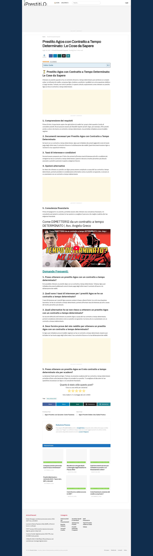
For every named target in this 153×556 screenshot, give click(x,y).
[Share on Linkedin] (55, 55)
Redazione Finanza (63, 425)
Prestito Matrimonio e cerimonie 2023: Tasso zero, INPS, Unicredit (52, 479)
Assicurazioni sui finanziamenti (65, 520)
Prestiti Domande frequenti (53, 36)
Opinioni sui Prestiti (75, 523)
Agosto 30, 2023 (72, 496)
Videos (85, 527)
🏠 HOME (56, 3)
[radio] (69, 391)
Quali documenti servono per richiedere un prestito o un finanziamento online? (99, 467)
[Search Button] (98, 2)
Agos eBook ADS (51, 398)
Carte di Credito (63, 529)
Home (43, 36)
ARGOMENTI (64, 3)
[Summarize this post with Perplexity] (68, 55)
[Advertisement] (76, 102)
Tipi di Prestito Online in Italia (87, 523)
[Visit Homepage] (37, 3)
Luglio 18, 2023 (46, 50)
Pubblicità (113, 550)
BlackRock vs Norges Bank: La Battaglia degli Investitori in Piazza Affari (76, 467)
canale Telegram (84, 432)
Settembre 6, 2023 (49, 470)
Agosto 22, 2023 (95, 472)
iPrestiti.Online (33, 550)
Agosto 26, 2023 (72, 472)
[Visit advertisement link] (76, 18)
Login (126, 3)
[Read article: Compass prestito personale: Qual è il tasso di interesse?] (52, 456)
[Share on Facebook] (51, 55)
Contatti (120, 550)
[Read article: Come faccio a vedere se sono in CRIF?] (76, 482)
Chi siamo (106, 550)
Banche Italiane (63, 525)
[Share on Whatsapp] (59, 55)
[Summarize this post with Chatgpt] (64, 55)
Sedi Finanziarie (86, 519)
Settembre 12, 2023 (96, 496)
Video (125, 550)
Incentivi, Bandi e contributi (76, 519)
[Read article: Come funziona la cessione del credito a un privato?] (100, 482)
